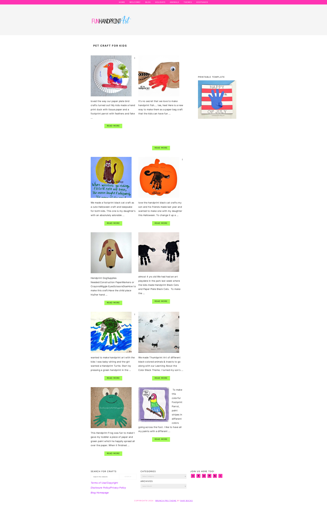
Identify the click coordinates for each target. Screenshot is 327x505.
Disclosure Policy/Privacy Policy (108, 487)
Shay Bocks (186, 501)
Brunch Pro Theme (166, 501)
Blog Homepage (100, 492)
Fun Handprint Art (111, 22)
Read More (113, 126)
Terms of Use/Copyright (104, 482)
